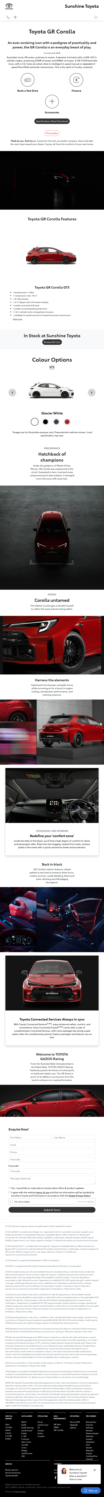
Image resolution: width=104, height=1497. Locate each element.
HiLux (40, 1422)
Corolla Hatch (8, 1428)
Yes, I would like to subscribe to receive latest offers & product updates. (48, 1187)
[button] (96, 17)
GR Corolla (58, 1430)
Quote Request (89, 1449)
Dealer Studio (20, 1491)
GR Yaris (57, 1424)
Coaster (41, 1436)
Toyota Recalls (11, 1475)
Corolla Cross (24, 1446)
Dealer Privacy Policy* (80, 1195)
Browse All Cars (52, 341)
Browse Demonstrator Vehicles (92, 1433)
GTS (52, 367)
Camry (8, 1433)
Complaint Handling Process (59, 1487)
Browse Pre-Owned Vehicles (91, 1425)
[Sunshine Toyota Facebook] (56, 1477)
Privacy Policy (31, 1487)
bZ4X (23, 1424)
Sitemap (21, 1487)
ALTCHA (91, 1201)
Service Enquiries (13, 1472)
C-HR (23, 1436)
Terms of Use (42, 1487)
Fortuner (25, 1439)
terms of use (42, 1192)
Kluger (24, 1450)
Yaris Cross (26, 1441)
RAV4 (23, 1422)
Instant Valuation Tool (90, 1442)
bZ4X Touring (27, 1427)
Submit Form (52, 1210)
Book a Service (11, 1469)
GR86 (56, 1427)
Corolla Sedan (8, 1437)
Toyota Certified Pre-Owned (92, 1456)
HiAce (40, 1433)
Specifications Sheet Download (52, 121)
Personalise (52, 133)
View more (17, 319)
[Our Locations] (15, 17)
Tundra (41, 1430)
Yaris (7, 1424)
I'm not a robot (22, 1201)
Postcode (14, 1165)
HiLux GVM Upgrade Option (75, 1425)
